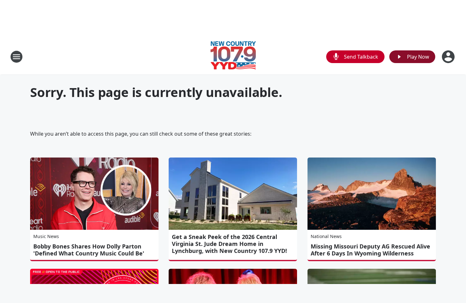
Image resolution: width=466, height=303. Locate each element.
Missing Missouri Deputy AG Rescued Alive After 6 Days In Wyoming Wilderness (370, 250)
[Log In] (449, 56)
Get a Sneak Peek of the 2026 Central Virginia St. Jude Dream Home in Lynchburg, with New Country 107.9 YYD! (229, 243)
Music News (46, 236)
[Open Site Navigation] (16, 56)
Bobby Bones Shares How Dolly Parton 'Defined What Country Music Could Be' (88, 250)
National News (326, 236)
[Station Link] (233, 56)
